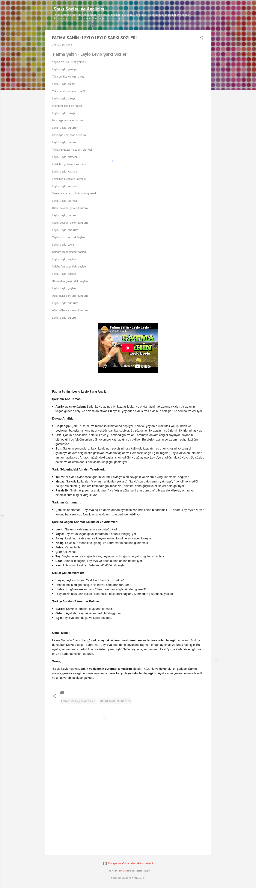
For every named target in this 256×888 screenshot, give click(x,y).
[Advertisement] (128, 820)
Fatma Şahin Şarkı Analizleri (78, 701)
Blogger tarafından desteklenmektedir (130, 863)
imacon (123, 871)
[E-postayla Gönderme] (62, 693)
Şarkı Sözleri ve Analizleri (80, 9)
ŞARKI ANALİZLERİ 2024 (115, 701)
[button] (201, 38)
